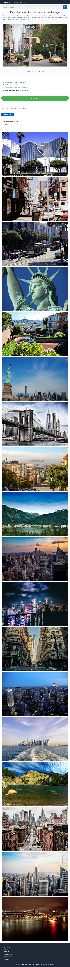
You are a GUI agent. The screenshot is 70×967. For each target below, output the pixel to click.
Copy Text (8, 114)
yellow (23, 87)
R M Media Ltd (8, 947)
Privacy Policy (8, 957)
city (13, 87)
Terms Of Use (8, 954)
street (19, 87)
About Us (6, 951)
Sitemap (6, 959)
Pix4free (5, 124)
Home (16, 2)
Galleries (22, 2)
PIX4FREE (8, 2)
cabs (10, 87)
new (16, 87)
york (27, 87)
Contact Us (7, 949)
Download (35, 98)
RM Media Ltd (20, 964)
